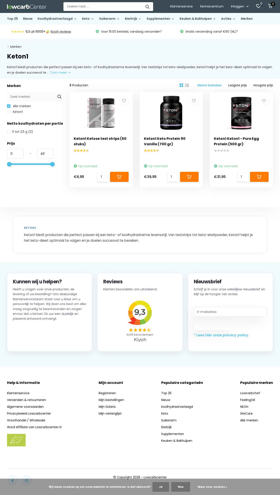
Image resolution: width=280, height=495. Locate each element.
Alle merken (21, 106)
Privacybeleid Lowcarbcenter (29, 413)
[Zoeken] (147, 6)
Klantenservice (181, 6)
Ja (161, 487)
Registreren (107, 393)
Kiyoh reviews (57, 31)
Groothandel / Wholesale (26, 420)
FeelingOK (247, 400)
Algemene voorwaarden (25, 407)
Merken (247, 18)
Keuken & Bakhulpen (196, 18)
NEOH (244, 407)
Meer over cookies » (212, 487)
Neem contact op (32, 339)
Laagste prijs (237, 85)
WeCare (246, 413)
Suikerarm (107, 18)
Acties (226, 18)
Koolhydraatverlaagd (55, 18)
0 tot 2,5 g (22, 132)
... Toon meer (57, 72)
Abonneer (213, 324)
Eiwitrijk (131, 18)
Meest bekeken (209, 85)
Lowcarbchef (250, 393)
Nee (181, 487)
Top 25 (12, 18)
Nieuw (28, 18)
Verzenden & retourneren (26, 400)
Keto (86, 18)
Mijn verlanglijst (110, 413)
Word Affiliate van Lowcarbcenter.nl (34, 427)
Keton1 (17, 112)
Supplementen (158, 18)
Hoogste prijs (263, 85)
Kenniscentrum (212, 6)
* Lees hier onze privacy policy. (221, 335)
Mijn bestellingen (111, 400)
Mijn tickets (107, 407)
